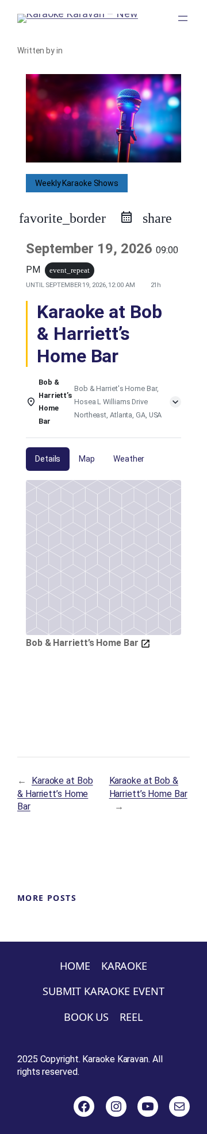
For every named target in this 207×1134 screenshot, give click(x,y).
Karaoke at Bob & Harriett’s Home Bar (55, 793)
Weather (128, 458)
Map (87, 458)
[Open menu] (183, 18)
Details (47, 458)
